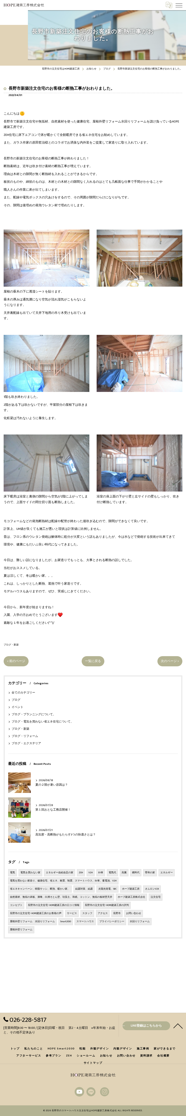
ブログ (16, 700)
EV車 (100, 873)
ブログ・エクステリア (26, 743)
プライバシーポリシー (111, 921)
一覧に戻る (93, 661)
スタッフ (87, 913)
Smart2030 (65, 921)
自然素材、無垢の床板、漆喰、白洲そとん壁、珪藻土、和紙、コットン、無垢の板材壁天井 (61, 897)
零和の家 (150, 873)
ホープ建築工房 (131, 889)
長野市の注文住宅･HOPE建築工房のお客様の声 (35, 913)
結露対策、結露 (84, 889)
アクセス (103, 913)
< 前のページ (16, 661)
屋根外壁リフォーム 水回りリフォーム (32, 921)
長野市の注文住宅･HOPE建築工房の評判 (107, 905)
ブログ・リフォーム (25, 736)
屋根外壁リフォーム (21, 930)
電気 (12, 873)
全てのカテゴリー (23, 692)
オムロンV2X (152, 889)
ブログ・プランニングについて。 (34, 714)
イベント (17, 707)
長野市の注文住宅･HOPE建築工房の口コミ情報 (53, 905)
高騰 (124, 873)
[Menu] (179, 5)
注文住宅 (156, 897)
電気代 (112, 873)
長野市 (117, 913)
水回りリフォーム (140, 921)
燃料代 (136, 873)
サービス (72, 913)
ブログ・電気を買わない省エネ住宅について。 (42, 721)
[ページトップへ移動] (178, 1025)
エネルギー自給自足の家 (59, 873)
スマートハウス (85, 921)
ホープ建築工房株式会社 (131, 897)
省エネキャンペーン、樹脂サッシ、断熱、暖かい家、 (40, 889)
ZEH (81, 873)
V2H (90, 873)
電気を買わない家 (30, 873)
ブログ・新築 (11, 645)
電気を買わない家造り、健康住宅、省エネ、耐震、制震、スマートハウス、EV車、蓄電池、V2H (63, 881)
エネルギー (166, 873)
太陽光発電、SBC (107, 889)
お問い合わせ (133, 913)
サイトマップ (93, 1063)
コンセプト (16, 905)
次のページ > (170, 661)
